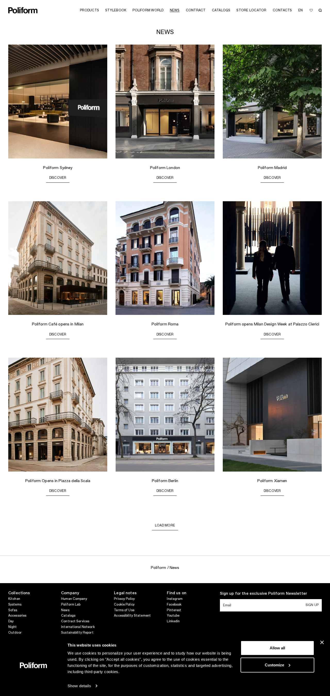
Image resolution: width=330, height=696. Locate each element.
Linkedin (173, 621)
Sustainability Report (77, 632)
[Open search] (320, 10)
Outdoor (15, 632)
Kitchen (14, 598)
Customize (274, 665)
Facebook (174, 604)
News (65, 610)
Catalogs (68, 615)
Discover (58, 177)
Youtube (173, 615)
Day (11, 621)
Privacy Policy (124, 598)
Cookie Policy (124, 604)
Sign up (312, 605)
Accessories (17, 615)
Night (12, 626)
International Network (78, 626)
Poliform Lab (70, 604)
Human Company (74, 598)
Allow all (277, 648)
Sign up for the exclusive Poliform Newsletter (263, 594)
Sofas (12, 610)
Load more (165, 525)
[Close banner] (322, 642)
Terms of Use (124, 610)
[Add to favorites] (311, 10)
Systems (14, 604)
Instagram (175, 598)
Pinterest (174, 610)
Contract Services (75, 621)
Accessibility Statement (132, 615)
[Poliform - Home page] (23, 10)
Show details (79, 686)
